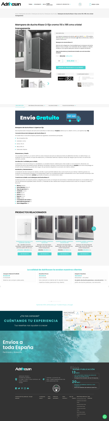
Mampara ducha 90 (47, 242)
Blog (44, 4)
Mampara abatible (24, 243)
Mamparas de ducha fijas (24, 241)
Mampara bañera (41, 241)
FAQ (70, 396)
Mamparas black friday (81, 404)
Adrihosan (26, 396)
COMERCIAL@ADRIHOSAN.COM (57, 379)
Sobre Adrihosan (49, 4)
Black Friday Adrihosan (82, 396)
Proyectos (66, 4)
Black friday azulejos (81, 412)
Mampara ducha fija (51, 14)
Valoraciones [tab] (53, 105)
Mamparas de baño (25, 14)
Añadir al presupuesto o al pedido (70, 67)
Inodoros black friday (81, 406)
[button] (104, 416)
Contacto (59, 4)
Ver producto (24, 254)
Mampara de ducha (38, 14)
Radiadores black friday (81, 398)
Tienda (30, 4)
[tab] (20, 105)
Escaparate (37, 4)
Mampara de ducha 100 (66, 242)
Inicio (16, 14)
